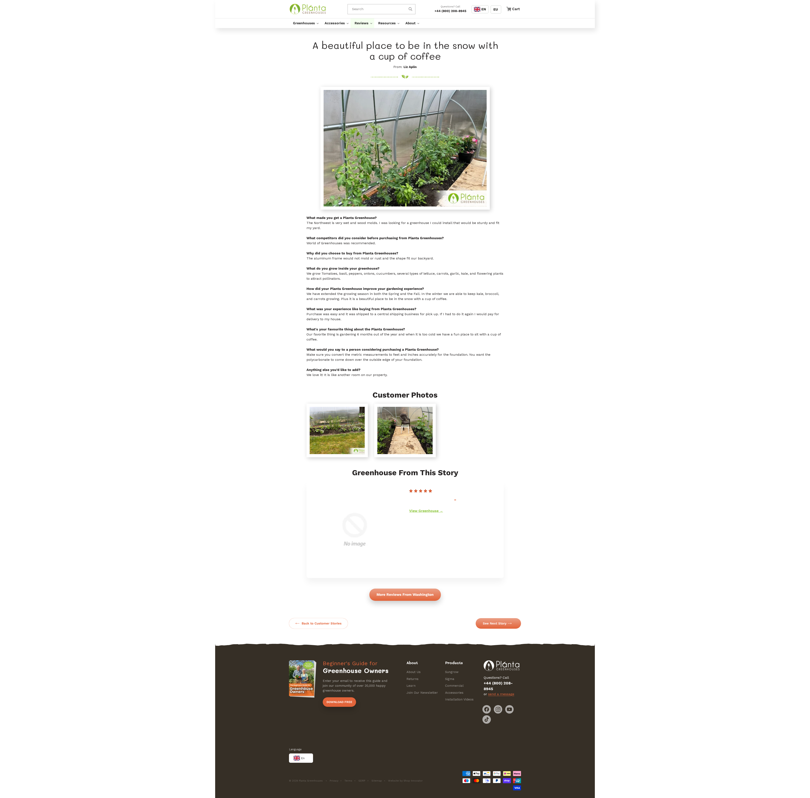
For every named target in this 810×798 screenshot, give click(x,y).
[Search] (410, 9)
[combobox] (381, 9)
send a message (501, 694)
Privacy (334, 780)
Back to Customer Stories (322, 623)
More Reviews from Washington (405, 594)
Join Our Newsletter (422, 693)
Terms (348, 780)
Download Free (339, 702)
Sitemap (376, 780)
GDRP (361, 780)
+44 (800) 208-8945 (450, 11)
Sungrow (452, 672)
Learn (411, 686)
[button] (305, 23)
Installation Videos (459, 699)
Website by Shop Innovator (405, 780)
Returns (412, 679)
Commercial (454, 686)
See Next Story (494, 623)
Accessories (454, 693)
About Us (413, 672)
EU (495, 9)
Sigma (449, 679)
